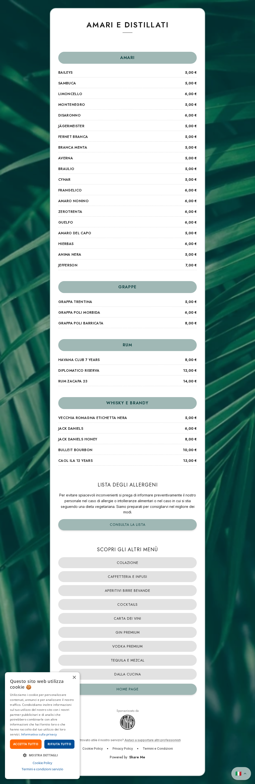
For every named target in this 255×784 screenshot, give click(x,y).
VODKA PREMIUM (127, 646)
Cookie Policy (92, 748)
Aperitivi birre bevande (127, 590)
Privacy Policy (123, 748)
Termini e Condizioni (158, 748)
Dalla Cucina (127, 674)
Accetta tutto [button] (25, 744)
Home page (127, 689)
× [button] (74, 677)
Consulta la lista (127, 524)
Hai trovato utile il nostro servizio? (127, 740)
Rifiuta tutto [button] (59, 744)
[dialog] (42, 725)
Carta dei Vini (127, 618)
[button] (42, 755)
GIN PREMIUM (128, 632)
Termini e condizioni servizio (42, 769)
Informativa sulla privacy (39, 734)
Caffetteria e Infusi (127, 576)
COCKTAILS (127, 604)
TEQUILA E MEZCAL (127, 660)
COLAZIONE (127, 562)
